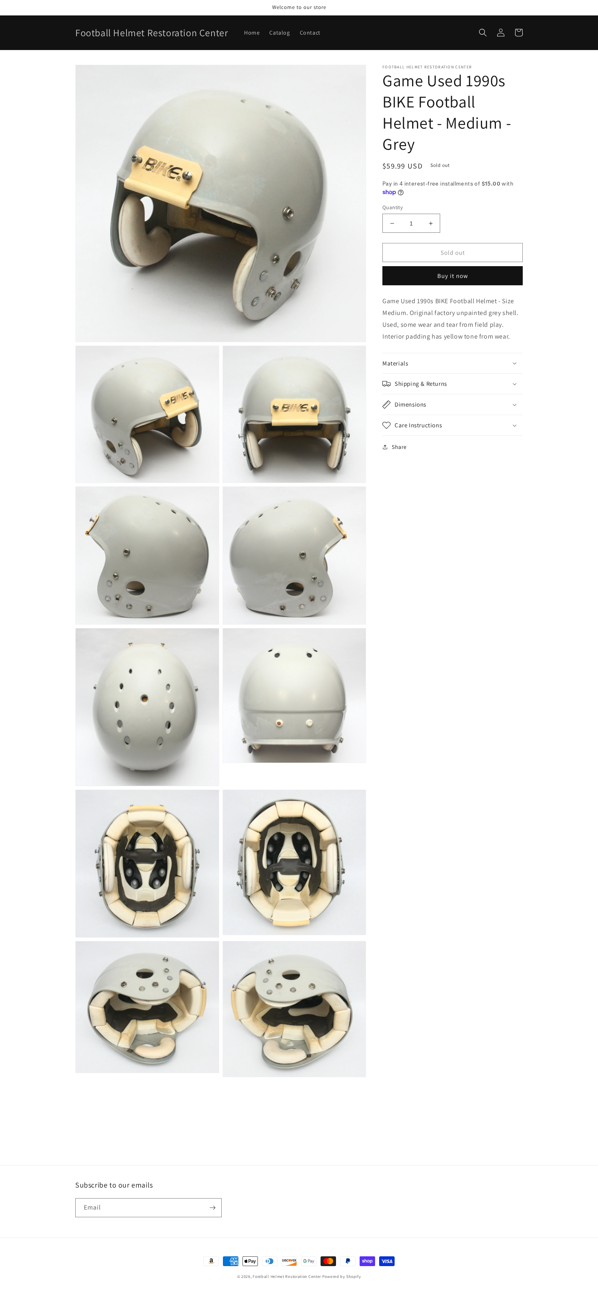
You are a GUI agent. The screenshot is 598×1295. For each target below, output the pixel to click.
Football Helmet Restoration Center (287, 1276)
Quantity (392, 207)
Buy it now (452, 276)
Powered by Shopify (341, 1276)
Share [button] (399, 447)
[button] (483, 33)
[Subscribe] (212, 1207)
